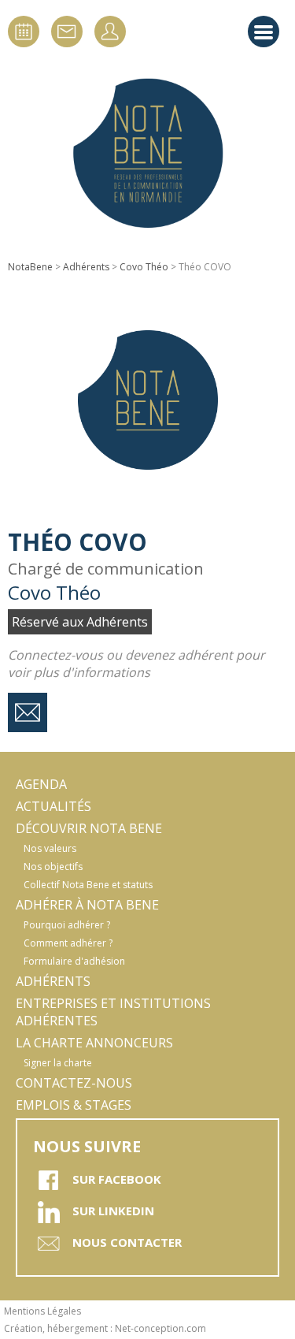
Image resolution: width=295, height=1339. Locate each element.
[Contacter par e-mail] (27, 712)
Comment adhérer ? (68, 943)
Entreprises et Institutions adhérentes (113, 1012)
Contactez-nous (74, 1083)
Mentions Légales (42, 1311)
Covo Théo (144, 266)
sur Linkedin (113, 1210)
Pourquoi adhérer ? (67, 925)
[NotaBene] (148, 153)
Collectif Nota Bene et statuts (88, 884)
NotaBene (30, 266)
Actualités (53, 806)
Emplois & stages (73, 1105)
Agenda (41, 784)
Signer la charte (58, 1062)
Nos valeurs (50, 848)
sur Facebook (116, 1179)
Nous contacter (127, 1242)
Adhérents (86, 266)
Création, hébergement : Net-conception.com (105, 1328)
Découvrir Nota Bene (89, 828)
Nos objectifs (53, 866)
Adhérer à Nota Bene (87, 904)
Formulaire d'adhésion (74, 961)
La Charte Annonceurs (94, 1042)
